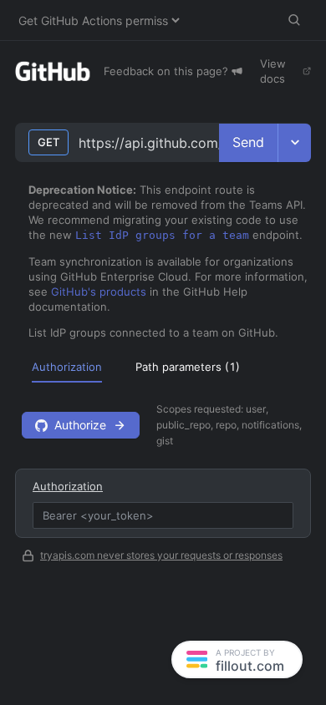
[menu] (163, 366)
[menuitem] (67, 367)
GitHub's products (98, 291)
